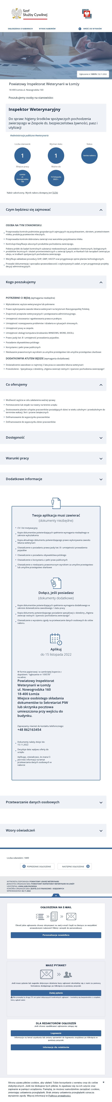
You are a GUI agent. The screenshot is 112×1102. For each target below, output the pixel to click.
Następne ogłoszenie (73, 866)
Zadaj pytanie (56, 993)
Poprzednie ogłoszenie (39, 866)
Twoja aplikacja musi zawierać (56, 518)
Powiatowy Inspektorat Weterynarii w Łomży (44, 84)
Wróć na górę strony (56, 895)
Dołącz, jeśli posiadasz (56, 595)
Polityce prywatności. (59, 1095)
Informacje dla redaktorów (56, 1047)
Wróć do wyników (92, 29)
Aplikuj (56, 651)
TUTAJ (55, 192)
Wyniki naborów (47, 29)
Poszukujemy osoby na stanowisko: (31, 97)
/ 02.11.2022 (93, 74)
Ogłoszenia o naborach (20, 29)
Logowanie (56, 1033)
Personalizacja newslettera (56, 935)
